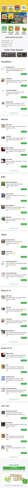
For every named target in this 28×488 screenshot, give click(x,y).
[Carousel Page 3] (15, 22)
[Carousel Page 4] (16, 22)
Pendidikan (6, 54)
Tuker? (23, 74)
